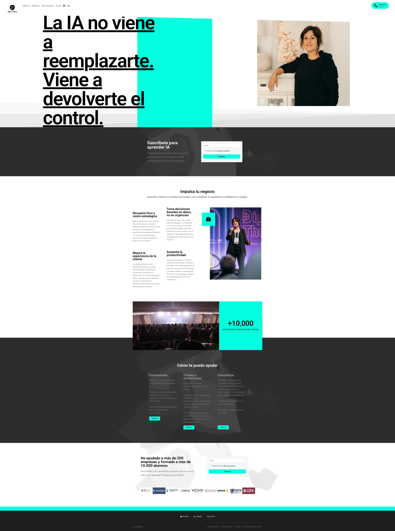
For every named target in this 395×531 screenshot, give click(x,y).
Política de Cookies (226, 527)
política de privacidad (223, 151)
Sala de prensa (47, 6)
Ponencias (36, 6)
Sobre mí (26, 6)
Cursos (58, 6)
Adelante (222, 156)
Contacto (382, 5)
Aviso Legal (237, 527)
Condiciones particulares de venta (252, 527)
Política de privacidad (213, 527)
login (68, 6)
